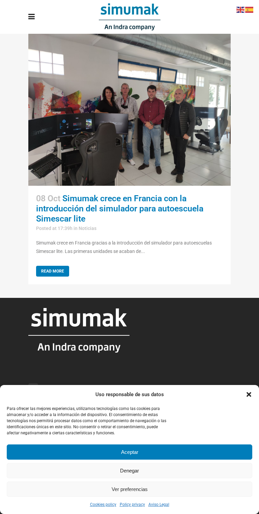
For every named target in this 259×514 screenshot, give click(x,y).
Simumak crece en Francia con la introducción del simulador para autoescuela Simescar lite (119, 209)
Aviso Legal (158, 504)
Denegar (129, 470)
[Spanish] (249, 9)
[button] (249, 394)
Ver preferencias (130, 489)
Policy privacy (132, 504)
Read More (52, 271)
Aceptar (129, 452)
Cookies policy (103, 504)
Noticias (87, 228)
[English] (240, 9)
